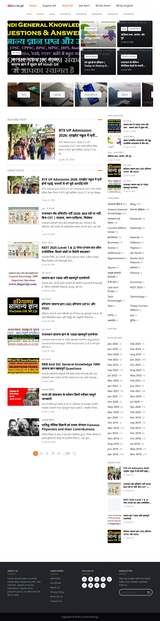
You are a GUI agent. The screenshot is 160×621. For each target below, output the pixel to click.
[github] (103, 585)
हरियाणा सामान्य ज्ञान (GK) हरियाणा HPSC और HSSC (137, 170)
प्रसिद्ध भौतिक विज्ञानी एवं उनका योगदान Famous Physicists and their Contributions (70, 427)
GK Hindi (16, 52)
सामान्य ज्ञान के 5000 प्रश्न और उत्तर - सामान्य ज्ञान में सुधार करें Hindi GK (36, 62)
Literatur (40, 14)
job (43, 208)
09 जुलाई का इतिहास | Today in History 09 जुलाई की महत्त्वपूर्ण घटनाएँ (96, 66)
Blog (124, 29)
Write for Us (56, 596)
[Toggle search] (150, 5)
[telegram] (84, 579)
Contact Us (56, 601)
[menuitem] (33, 5)
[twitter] (90, 585)
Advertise (55, 578)
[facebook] (137, 6)
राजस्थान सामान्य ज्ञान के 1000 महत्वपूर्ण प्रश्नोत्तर (70, 334)
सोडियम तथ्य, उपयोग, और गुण (119, 156)
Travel (29, 14)
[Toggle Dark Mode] (147, 5)
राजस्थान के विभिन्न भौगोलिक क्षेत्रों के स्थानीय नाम (133, 66)
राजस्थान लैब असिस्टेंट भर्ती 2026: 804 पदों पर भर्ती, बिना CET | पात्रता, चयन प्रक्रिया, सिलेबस (72, 215)
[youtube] (143, 6)
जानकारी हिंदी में (91, 29)
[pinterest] (103, 579)
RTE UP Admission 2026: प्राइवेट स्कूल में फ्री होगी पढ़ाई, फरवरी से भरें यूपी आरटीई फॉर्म (72, 181)
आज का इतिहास (91, 56)
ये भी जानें (50, 208)
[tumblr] (90, 579)
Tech (23, 94)
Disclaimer (55, 582)
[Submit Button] (148, 592)
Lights (124, 94)
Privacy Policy (57, 591)
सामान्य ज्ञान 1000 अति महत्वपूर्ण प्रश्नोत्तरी (66, 278)
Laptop (52, 14)
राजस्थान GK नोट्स (129, 56)
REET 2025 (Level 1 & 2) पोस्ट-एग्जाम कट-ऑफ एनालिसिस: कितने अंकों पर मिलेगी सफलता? (71, 249)
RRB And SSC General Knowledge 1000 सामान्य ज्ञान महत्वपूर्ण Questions (71, 366)
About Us (55, 587)
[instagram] (140, 6)
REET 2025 (47, 242)
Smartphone (65, 14)
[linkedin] (96, 579)
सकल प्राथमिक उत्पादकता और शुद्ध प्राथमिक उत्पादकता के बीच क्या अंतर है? (137, 143)
